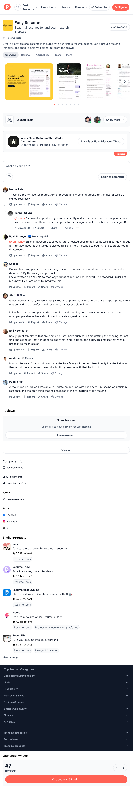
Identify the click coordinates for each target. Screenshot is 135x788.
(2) (19, 204)
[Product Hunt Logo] (7, 7)
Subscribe (101, 7)
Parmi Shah (16, 381)
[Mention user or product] (9, 176)
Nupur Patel (16, 189)
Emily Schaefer (18, 330)
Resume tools (14, 37)
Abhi (12, 295)
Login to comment (112, 176)
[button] (69, 54)
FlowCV (17, 612)
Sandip (13, 263)
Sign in (122, 7)
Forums (79, 7)
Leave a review (66, 435)
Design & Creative (46, 650)
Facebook (12, 514)
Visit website (119, 27)
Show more (113, 119)
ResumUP (19, 635)
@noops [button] (19, 218)
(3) (19, 322)
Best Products (28, 7)
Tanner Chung (23, 212)
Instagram (12, 521)
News (64, 7)
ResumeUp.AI (21, 567)
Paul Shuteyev (18, 236)
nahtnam (14, 358)
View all (66, 450)
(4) (24, 227)
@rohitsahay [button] (17, 241)
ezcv (15, 544)
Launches (47, 7)
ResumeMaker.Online (26, 589)
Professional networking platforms (56, 627)
